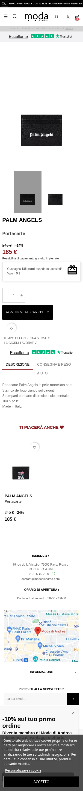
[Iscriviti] (73, 699)
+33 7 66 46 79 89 (38, 574)
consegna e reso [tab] (54, 364)
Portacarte (13, 501)
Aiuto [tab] (42, 373)
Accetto (41, 781)
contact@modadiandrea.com (40, 579)
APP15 (69, 28)
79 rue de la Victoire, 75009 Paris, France (40, 564)
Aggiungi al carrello (27, 312)
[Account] (68, 16)
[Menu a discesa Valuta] (58, 16)
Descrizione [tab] (18, 364)
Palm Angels (22, 220)
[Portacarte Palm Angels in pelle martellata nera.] (28, 192)
